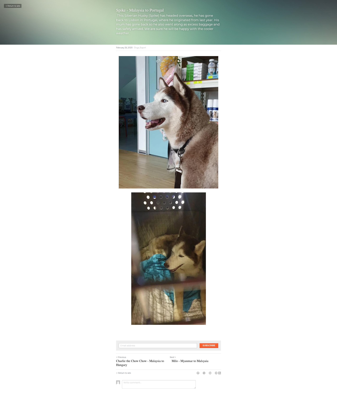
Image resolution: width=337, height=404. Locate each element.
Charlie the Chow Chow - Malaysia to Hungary (140, 363)
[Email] (216, 373)
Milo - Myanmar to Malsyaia (189, 361)
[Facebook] (198, 373)
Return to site (13, 6)
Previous (122, 357)
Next (172, 357)
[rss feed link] (219, 373)
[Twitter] (204, 373)
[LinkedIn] (210, 373)
